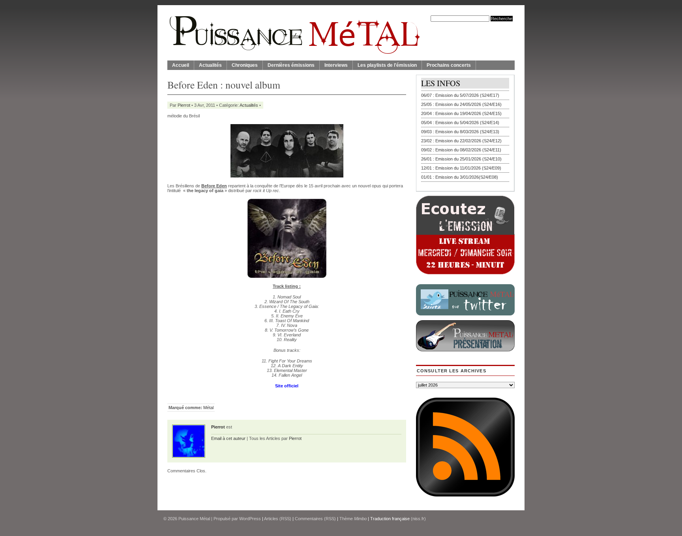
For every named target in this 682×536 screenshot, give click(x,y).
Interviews (336, 65)
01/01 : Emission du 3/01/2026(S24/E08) (459, 177)
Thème (353, 518)
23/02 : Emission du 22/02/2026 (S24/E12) (461, 140)
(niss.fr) (418, 518)
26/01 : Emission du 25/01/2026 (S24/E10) (461, 159)
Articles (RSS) (277, 518)
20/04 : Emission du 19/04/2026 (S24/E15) (461, 113)
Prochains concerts (449, 65)
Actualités (210, 65)
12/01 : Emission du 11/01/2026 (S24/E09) (461, 168)
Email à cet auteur (228, 438)
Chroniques (245, 65)
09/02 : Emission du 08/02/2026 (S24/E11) (461, 149)
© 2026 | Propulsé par (201, 518)
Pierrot (184, 105)
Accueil (180, 65)
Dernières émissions (291, 65)
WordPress (250, 518)
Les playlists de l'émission (387, 65)
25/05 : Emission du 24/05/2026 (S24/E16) (461, 104)
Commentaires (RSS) (315, 518)
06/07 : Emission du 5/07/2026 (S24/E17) (460, 95)
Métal (208, 407)
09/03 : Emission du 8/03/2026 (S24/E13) (460, 131)
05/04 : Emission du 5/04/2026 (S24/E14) (460, 122)
